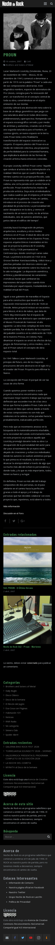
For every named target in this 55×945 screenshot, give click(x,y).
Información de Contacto (21, 882)
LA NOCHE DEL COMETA (18, 762)
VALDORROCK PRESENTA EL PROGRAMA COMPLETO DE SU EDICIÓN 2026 (27, 757)
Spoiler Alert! (12, 734)
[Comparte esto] (6, 521)
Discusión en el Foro (13, 513)
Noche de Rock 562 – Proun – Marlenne (22, 646)
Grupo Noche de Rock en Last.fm (25, 896)
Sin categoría (12, 725)
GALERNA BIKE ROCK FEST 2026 (22, 746)
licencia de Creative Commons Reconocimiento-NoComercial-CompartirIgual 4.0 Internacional (25, 783)
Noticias (10, 717)
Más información (11, 506)
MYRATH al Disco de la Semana (21, 767)
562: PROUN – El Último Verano (18, 588)
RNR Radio (11, 721)
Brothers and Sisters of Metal (19, 65)
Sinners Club (12, 730)
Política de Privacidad (19, 901)
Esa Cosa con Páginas (16, 708)
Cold (28, 61)
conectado (32, 662)
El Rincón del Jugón (15, 703)
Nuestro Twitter (17, 892)
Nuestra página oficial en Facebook (26, 887)
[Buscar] (52, 4)
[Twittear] (14, 521)
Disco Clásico (12, 695)
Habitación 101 (13, 712)
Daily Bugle (11, 690)
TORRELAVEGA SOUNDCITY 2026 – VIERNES (28, 751)
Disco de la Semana (15, 699)
